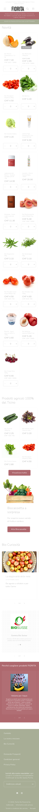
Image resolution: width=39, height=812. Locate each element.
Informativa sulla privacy (24, 805)
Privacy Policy (9, 764)
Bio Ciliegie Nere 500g (9, 372)
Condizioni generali (12, 759)
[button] (5, 9)
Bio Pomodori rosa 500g (27, 292)
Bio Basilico (25, 96)
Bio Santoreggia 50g (27, 255)
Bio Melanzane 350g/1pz (26, 54)
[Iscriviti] (32, 784)
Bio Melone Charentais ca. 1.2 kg (9, 55)
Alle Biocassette (18, 529)
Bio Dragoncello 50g (9, 255)
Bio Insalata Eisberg (10, 134)
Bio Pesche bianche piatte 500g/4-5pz (28, 215)
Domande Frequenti (12, 754)
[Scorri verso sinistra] (15, 603)
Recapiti (33, 808)
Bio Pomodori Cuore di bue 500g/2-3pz (10, 292)
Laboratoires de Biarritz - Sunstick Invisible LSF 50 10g (9, 176)
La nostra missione (12, 738)
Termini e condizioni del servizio (17, 808)
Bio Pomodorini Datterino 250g (9, 97)
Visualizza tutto (19, 472)
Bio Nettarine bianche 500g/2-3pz (28, 332)
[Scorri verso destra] (24, 603)
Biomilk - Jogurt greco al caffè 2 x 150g (9, 333)
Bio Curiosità (9, 744)
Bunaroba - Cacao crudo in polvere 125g (9, 216)
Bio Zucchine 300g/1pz (8, 429)
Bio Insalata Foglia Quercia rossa (28, 429)
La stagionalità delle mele (18, 576)
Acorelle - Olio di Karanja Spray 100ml (27, 175)
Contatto (7, 733)
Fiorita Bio (18, 802)
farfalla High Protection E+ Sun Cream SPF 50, (27, 135)
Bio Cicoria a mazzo (10, 461)
